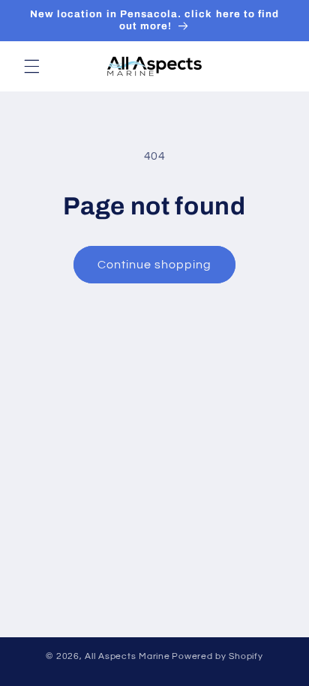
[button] (31, 66)
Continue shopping (155, 265)
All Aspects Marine (127, 656)
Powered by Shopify (217, 656)
